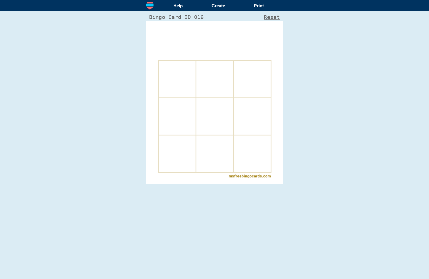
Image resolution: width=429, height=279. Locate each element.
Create (218, 5)
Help (178, 5)
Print (259, 5)
